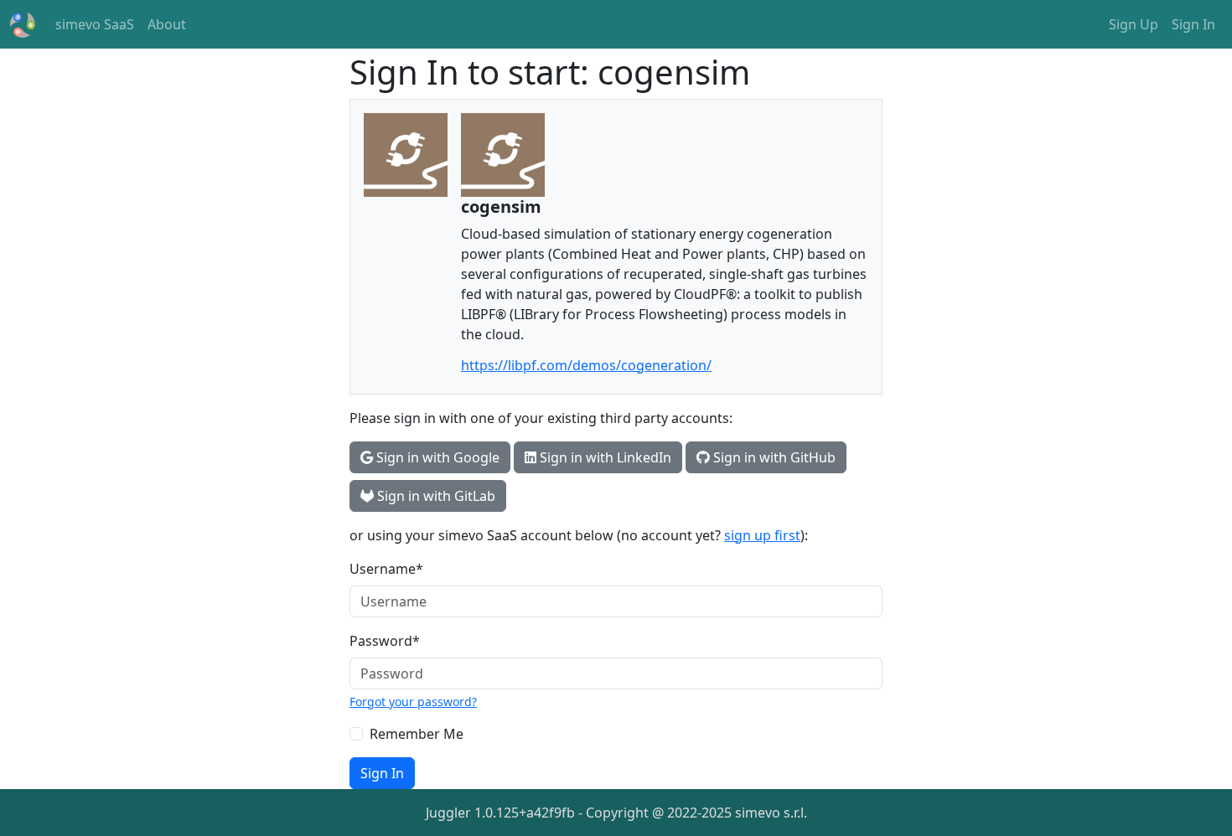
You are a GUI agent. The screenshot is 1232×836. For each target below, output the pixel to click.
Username (386, 569)
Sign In (1193, 24)
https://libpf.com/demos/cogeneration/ (586, 365)
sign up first (762, 535)
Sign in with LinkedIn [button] (603, 457)
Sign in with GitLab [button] (434, 496)
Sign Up (1133, 24)
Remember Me (416, 734)
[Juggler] (22, 24)
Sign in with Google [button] (436, 457)
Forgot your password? (413, 702)
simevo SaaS (98, 24)
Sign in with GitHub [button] (773, 457)
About (167, 24)
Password (384, 641)
